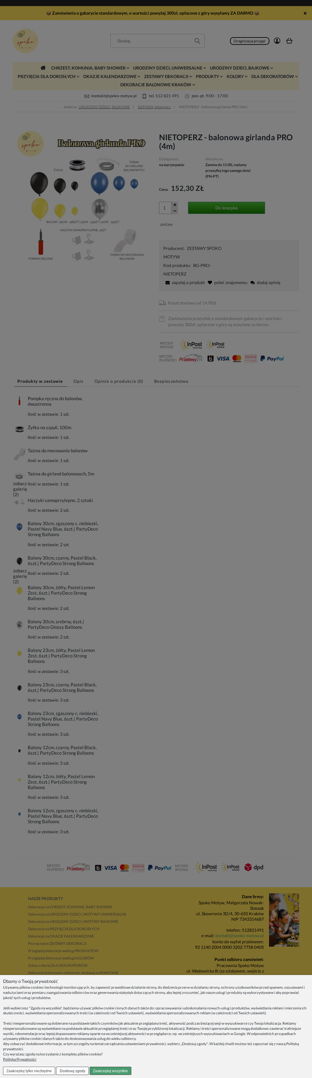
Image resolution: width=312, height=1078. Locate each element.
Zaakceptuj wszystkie (110, 1071)
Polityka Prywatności (19, 1059)
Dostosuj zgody (72, 1071)
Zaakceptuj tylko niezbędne (29, 1071)
